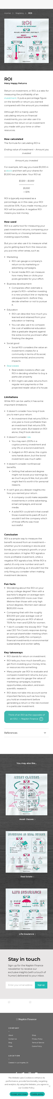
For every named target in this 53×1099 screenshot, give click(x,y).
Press (10, 1046)
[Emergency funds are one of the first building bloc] (37, 1006)
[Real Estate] (26, 852)
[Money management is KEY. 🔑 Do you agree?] (47, 1006)
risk (29, 437)
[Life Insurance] (26, 909)
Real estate (13, 366)
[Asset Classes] (26, 795)
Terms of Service (38, 1043)
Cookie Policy (37, 1046)
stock (9, 170)
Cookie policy (37, 1094)
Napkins (20, 13)
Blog (10, 1043)
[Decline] (49, 1086)
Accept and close (19, 1094)
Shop (34, 1035)
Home (7, 13)
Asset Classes (26, 819)
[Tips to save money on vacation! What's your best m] (26, 1006)
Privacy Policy (37, 1039)
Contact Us (12, 1039)
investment (10, 98)
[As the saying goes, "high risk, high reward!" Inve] (16, 1006)
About (10, 1035)
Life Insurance (26, 934)
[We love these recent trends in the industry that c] (5, 1006)
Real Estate (26, 876)
